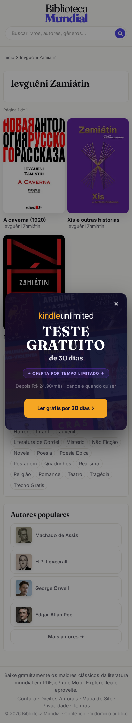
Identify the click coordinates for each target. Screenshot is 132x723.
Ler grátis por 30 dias (63, 408)
